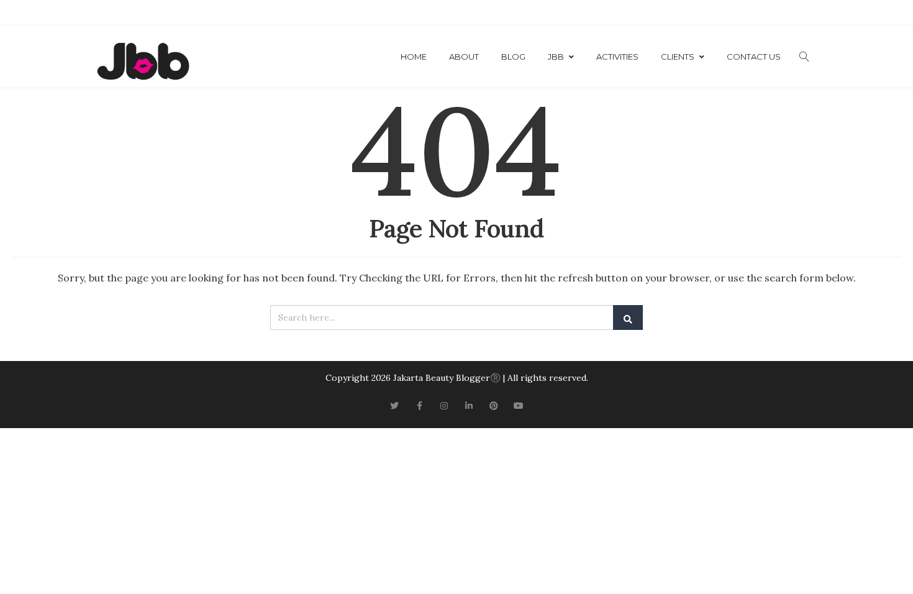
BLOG (513, 57)
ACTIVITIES (617, 57)
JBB (556, 57)
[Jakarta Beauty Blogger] (142, 62)
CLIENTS (677, 57)
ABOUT (464, 57)
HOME (414, 57)
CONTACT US (754, 57)
